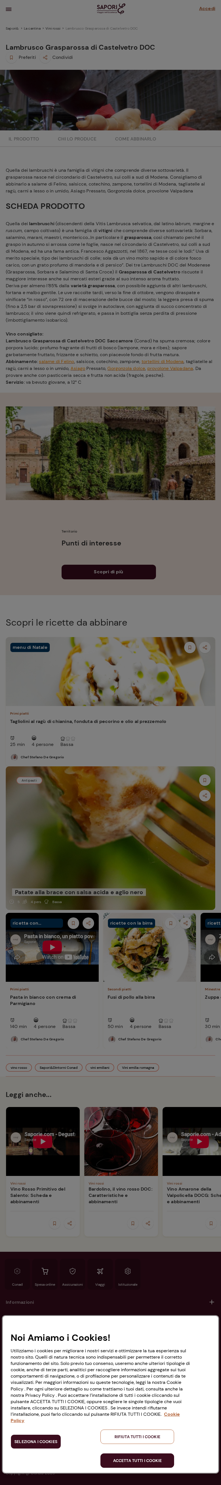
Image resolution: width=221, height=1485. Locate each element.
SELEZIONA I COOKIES (35, 1441)
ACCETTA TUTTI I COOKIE (137, 1460)
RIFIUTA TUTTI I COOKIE (137, 1436)
